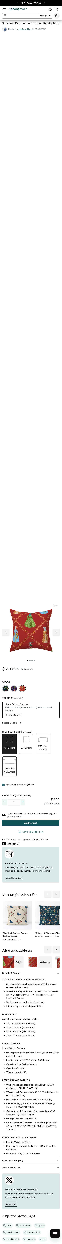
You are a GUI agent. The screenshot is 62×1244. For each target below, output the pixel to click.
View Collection (13, 878)
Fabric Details (12, 723)
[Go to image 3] (31, 660)
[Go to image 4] (32, 660)
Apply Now (11, 1204)
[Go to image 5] (34, 660)
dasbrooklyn (25, 29)
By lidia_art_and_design (12, 939)
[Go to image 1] (27, 660)
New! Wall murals (31, 3)
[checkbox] (3, 785)
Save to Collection (30, 832)
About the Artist (30, 1167)
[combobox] (45, 16)
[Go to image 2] (29, 660)
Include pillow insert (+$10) (20, 784)
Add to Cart (30, 823)
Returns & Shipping (30, 1160)
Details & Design (30, 973)
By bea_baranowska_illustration (47, 937)
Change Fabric (13, 715)
